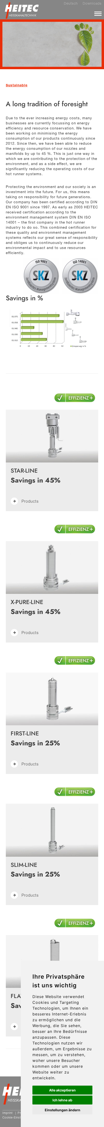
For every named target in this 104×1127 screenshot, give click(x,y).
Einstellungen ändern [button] (62, 1110)
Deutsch (71, 3)
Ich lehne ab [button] (62, 1100)
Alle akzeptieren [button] (62, 1090)
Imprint (7, 1113)
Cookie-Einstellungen (17, 1117)
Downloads (92, 3)
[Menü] (98, 13)
